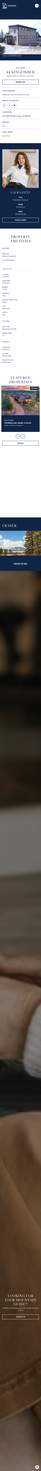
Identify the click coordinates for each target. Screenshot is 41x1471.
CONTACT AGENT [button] (20, 220)
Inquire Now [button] (20, 82)
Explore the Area (20, 563)
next (23, 436)
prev (18, 436)
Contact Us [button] (20, 1317)
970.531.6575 (20, 207)
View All (20, 443)
